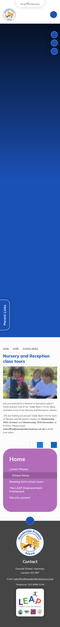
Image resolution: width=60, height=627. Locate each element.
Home (6, 348)
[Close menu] (53, 14)
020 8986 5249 (36, 584)
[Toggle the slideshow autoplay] (54, 51)
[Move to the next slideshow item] (54, 42)
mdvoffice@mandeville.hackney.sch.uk (33, 578)
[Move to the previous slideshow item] (54, 34)
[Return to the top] (30, 521)
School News (30, 348)
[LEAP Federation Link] (30, 602)
